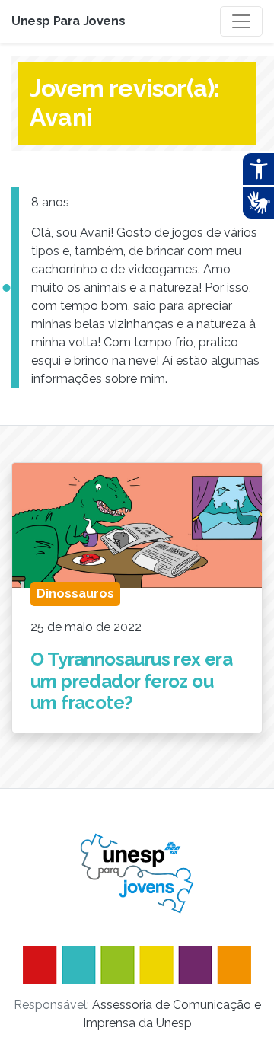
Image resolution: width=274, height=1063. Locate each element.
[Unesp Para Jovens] (137, 873)
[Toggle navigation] (241, 21)
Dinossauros (75, 593)
